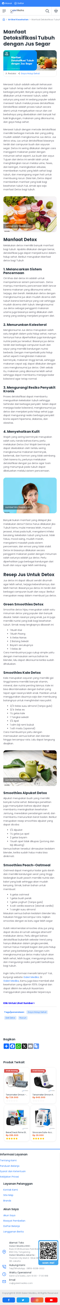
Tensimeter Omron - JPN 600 (17, 1094)
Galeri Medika (31, 977)
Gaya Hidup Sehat (30, 73)
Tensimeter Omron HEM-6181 (43, 1094)
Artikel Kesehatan (18, 19)
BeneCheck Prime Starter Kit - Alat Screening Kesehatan (17, 1132)
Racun (23, 1017)
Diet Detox (10, 1017)
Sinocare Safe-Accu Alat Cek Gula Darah (43, 1132)
